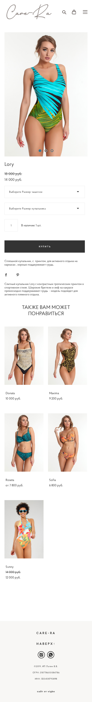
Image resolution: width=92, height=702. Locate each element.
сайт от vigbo (46, 691)
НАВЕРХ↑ (46, 643)
